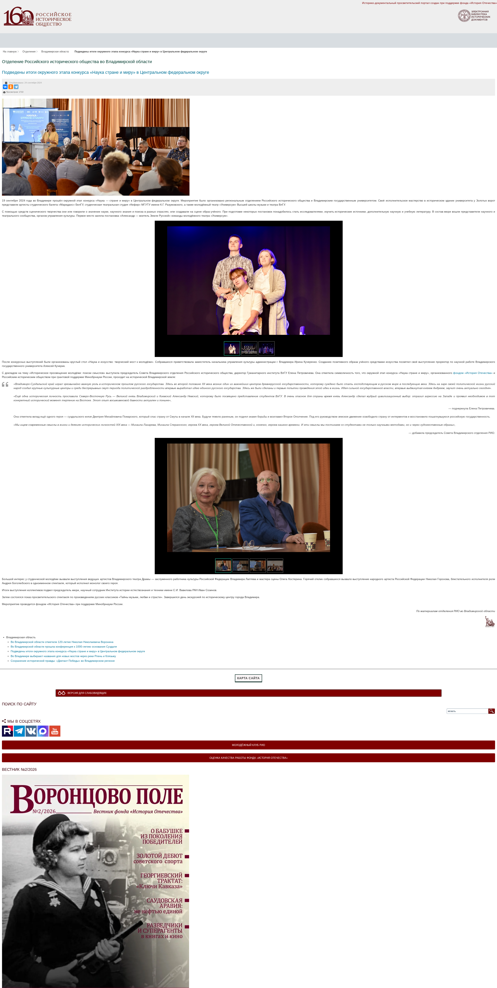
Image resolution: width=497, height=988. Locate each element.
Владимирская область (55, 51)
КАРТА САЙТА (248, 678)
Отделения (29, 51)
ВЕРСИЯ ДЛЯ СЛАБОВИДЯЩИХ (88, 693)
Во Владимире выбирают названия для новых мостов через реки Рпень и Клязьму (63, 656)
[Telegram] (16, 86)
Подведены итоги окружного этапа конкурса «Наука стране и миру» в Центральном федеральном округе (105, 72)
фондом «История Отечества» (473, 372)
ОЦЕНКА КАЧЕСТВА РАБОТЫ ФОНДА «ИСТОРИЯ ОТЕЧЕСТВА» (248, 758)
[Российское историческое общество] (37, 16)
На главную (10, 51)
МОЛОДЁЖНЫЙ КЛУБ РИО (248, 745)
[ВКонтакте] (5, 86)
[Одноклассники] (10, 86)
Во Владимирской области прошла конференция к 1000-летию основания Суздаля (64, 646)
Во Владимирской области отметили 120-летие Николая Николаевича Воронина (62, 641)
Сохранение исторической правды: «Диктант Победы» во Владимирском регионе (63, 660)
